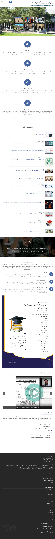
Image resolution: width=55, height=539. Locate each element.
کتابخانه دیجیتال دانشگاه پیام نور (47, 485)
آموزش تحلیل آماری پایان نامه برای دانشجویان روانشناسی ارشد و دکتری (29, 170)
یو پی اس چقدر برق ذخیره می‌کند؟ (37, 134)
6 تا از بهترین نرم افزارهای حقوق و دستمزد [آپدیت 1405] (32, 193)
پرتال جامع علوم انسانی (49, 489)
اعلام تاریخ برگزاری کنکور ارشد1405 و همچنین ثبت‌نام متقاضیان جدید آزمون (28, 213)
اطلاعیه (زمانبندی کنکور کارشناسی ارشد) (36, 222)
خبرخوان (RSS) (50, 501)
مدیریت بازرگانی (50, 505)
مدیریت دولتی (50, 508)
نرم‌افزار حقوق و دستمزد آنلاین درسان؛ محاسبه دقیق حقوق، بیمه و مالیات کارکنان (27, 150)
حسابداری (51, 510)
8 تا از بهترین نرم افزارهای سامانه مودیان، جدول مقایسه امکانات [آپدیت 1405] (28, 186)
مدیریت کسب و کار (50, 503)
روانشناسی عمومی (50, 514)
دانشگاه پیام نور (50, 482)
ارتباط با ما (51, 498)
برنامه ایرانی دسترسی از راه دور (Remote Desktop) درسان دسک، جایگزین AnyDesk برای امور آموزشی (23, 202)
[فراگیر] (42, 3)
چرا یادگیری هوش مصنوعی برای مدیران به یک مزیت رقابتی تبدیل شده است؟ (28, 159)
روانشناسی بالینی (50, 512)
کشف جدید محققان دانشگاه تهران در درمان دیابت (33, 231)
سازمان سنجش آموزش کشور (48, 480)
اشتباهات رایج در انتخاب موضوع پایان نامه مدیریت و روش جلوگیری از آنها (29, 142)
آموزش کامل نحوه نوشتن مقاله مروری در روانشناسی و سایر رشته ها (30, 178)
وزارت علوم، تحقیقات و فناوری (48, 478)
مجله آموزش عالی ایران (49, 487)
